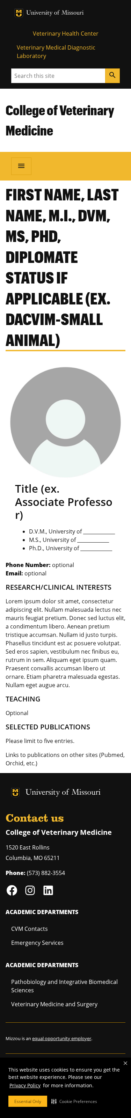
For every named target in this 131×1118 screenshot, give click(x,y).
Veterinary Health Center (66, 33)
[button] (74, 1101)
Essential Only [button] (27, 1101)
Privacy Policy (25, 1085)
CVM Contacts (29, 929)
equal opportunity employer (61, 1038)
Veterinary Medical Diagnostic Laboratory (56, 52)
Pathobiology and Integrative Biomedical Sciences (64, 986)
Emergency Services (37, 943)
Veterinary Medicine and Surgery (54, 1004)
